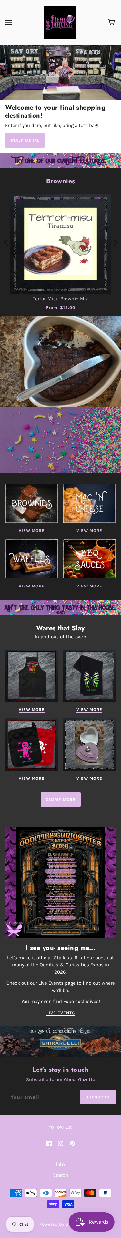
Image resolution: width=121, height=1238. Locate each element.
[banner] (60, 22)
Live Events (60, 1013)
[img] (49, 1143)
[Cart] (112, 22)
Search (60, 1175)
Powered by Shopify (60, 1224)
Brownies (60, 181)
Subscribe (98, 1097)
